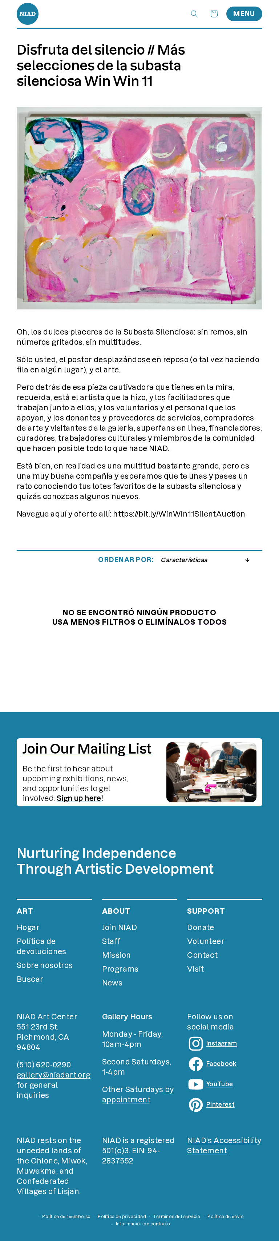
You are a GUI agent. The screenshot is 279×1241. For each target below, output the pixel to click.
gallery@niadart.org (53, 1075)
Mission (116, 955)
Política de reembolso (66, 1216)
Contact (202, 955)
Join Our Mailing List (87, 749)
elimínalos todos (186, 622)
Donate (200, 928)
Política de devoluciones (41, 946)
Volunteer (206, 941)
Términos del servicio (176, 1216)
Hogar (28, 928)
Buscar (30, 979)
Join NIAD (119, 928)
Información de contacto (143, 1224)
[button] (194, 14)
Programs (120, 969)
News (112, 983)
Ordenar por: (125, 559)
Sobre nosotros (45, 965)
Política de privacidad (122, 1216)
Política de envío (225, 1216)
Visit (195, 969)
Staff (111, 941)
